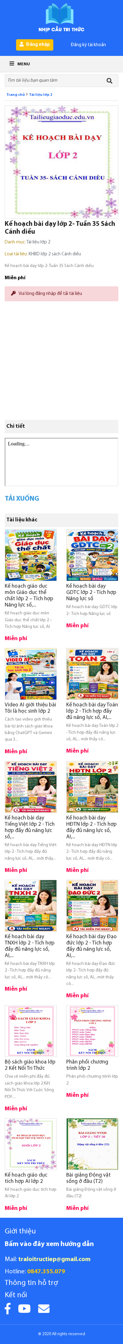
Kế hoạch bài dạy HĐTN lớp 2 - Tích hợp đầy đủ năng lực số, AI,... (91, 827)
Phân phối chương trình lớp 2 (87, 1065)
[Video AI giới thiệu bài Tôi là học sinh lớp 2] (30, 673)
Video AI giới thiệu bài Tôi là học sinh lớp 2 (30, 708)
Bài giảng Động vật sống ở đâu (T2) (88, 1178)
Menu (23, 64)
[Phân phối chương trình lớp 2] (92, 1031)
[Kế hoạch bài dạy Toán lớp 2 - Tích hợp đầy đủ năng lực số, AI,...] (92, 673)
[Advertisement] (61, 336)
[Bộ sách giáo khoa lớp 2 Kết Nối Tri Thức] (30, 1031)
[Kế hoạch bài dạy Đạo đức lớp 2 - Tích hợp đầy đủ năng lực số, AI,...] (92, 905)
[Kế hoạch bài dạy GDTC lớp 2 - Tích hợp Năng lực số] (92, 555)
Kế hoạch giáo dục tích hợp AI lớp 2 (26, 1178)
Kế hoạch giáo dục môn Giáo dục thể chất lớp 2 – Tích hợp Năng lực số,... (29, 596)
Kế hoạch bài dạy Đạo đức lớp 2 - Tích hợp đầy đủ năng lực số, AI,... (91, 946)
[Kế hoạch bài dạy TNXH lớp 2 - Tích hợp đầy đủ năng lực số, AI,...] (30, 905)
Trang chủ (15, 95)
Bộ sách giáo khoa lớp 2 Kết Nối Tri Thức (30, 1065)
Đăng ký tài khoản (88, 45)
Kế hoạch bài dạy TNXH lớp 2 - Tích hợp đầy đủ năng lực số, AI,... (30, 946)
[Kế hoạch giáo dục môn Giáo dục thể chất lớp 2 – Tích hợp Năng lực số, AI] (30, 555)
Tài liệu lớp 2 (40, 95)
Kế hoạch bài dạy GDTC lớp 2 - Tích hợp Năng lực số (91, 592)
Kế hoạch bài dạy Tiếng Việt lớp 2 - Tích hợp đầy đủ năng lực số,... (30, 827)
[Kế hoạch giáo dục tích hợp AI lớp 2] (30, 1144)
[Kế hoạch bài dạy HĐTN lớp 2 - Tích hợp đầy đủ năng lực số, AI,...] (92, 787)
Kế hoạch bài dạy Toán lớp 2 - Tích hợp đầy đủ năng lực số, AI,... (92, 711)
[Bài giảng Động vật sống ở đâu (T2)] (92, 1144)
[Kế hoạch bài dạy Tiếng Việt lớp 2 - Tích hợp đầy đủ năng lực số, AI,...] (30, 787)
